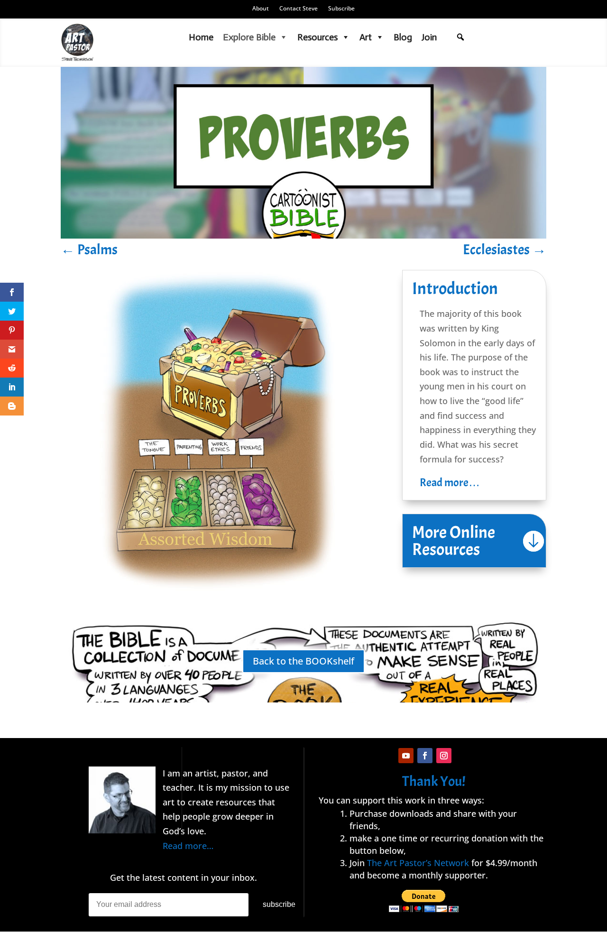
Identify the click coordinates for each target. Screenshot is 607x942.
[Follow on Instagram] (443, 755)
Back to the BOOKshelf (303, 661)
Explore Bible (249, 37)
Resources (317, 37)
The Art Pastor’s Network (418, 862)
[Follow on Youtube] (406, 755)
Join (429, 37)
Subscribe (341, 8)
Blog (403, 37)
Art (365, 37)
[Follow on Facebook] (424, 755)
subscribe (279, 904)
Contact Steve (298, 8)
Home (201, 37)
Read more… (450, 482)
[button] (460, 37)
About (260, 8)
